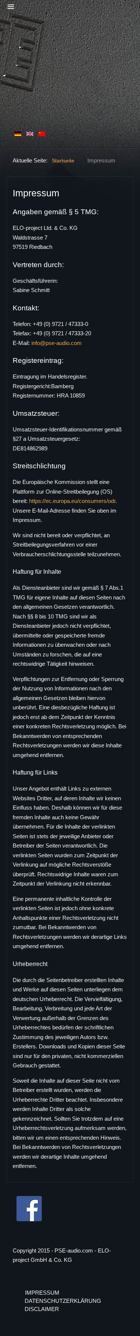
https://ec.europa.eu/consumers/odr (72, 501)
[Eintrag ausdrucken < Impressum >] (125, 191)
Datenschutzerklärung (63, 1301)
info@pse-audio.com (56, 343)
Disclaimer (42, 1309)
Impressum (42, 1292)
